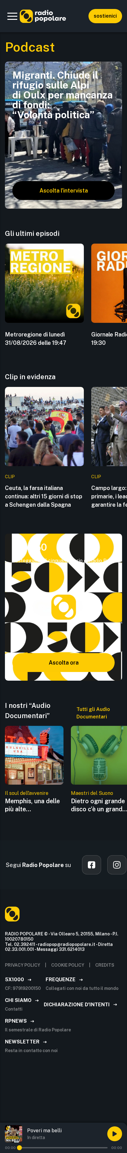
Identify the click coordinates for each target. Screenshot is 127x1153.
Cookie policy (67, 965)
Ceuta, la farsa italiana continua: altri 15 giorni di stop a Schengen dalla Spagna (43, 496)
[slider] (19, 1147)
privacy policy (22, 965)
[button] (12, 16)
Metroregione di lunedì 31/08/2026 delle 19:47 (35, 338)
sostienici (105, 16)
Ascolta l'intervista (63, 190)
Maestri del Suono (92, 793)
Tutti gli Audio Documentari (93, 713)
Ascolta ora (64, 662)
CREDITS (104, 965)
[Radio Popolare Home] (43, 16)
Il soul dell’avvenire (26, 793)
